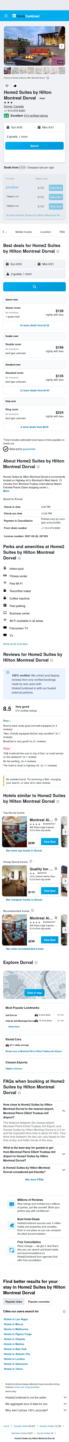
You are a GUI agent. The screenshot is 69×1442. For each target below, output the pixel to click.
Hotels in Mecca (13, 1324)
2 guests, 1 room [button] (17, 136)
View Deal (50, 841)
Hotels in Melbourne (16, 1329)
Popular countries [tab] (39, 1301)
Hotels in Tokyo (13, 1369)
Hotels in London (14, 1359)
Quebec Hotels (47, 1425)
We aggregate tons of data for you (26, 1404)
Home (6, 1425)
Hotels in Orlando (14, 1339)
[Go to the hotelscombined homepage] (26, 15)
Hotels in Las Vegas (16, 1319)
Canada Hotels (21, 1425)
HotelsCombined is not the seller (25, 1397)
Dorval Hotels (43, 1433)
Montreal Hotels (19, 1433)
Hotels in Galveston (16, 1364)
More (6, 491)
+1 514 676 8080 (14, 111)
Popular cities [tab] (13, 1301)
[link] (24, 850)
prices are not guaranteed (27, 1386)
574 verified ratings (36, 115)
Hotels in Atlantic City (17, 1354)
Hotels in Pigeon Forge (18, 1334)
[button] (6, 16)
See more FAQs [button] (34, 1179)
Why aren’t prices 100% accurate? (26, 1410)
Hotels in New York (15, 1349)
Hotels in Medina (14, 1344)
